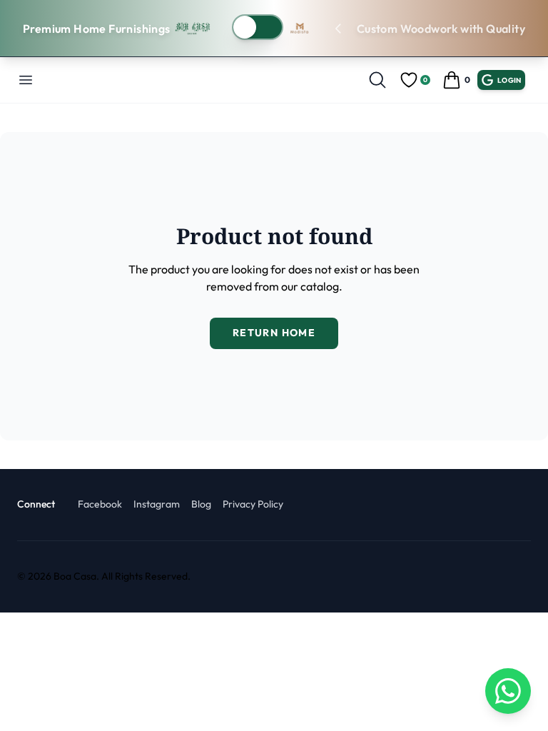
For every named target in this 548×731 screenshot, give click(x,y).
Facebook (100, 504)
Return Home (274, 332)
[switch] (257, 27)
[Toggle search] (377, 80)
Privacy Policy (253, 504)
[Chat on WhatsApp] (508, 691)
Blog (201, 504)
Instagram (156, 504)
